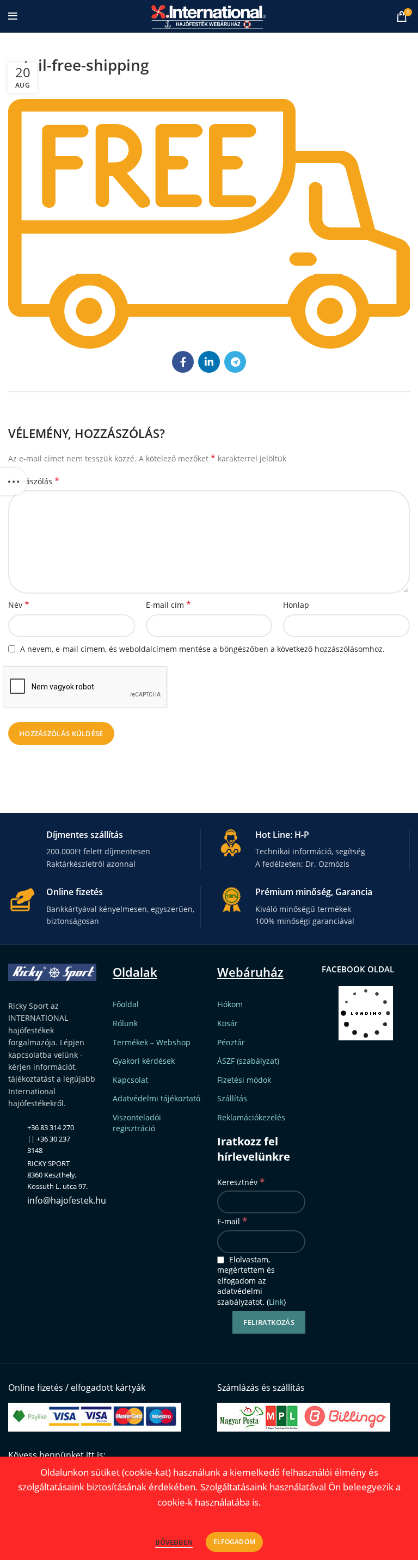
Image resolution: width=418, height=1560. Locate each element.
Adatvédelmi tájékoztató (156, 1098)
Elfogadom (234, 1541)
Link (276, 1302)
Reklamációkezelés (251, 1117)
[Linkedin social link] (209, 362)
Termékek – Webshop (151, 1042)
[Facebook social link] (183, 362)
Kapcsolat (130, 1080)
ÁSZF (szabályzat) (248, 1061)
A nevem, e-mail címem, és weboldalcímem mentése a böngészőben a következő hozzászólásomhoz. (202, 649)
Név (18, 605)
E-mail (232, 1220)
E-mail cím (168, 605)
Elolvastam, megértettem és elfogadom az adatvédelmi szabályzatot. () (251, 1280)
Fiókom (230, 1004)
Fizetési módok (244, 1080)
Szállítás (232, 1098)
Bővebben (174, 1542)
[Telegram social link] (235, 362)
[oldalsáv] (13, 481)
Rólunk (125, 1023)
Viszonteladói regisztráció (137, 1122)
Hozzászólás (33, 481)
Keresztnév (241, 1181)
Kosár (227, 1023)
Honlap (296, 605)
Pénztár (231, 1042)
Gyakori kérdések (144, 1061)
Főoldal (126, 1004)
